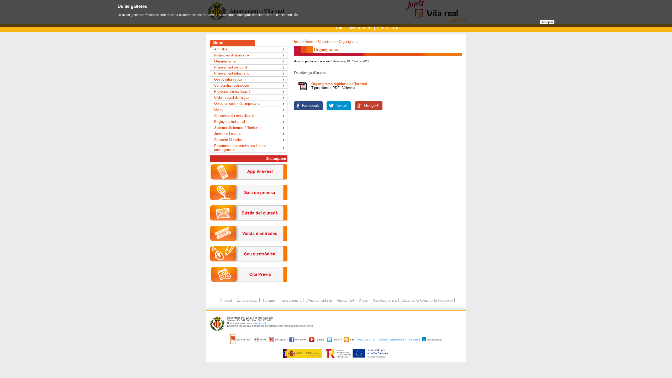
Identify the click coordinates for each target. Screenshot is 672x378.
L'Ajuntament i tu (319, 300)
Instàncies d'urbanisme (231, 55)
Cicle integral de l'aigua (231, 97)
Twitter (341, 105)
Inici (340, 27)
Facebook (310, 105)
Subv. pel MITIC (367, 339)
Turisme (268, 300)
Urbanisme (326, 42)
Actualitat (221, 49)
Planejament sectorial (230, 67)
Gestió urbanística (228, 79)
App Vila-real (242, 339)
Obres (218, 110)
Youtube (319, 339)
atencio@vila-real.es (258, 323)
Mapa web (361, 27)
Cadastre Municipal (228, 140)
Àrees (309, 42)
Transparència (290, 300)
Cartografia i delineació (231, 85)
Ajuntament (345, 300)
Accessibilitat (434, 339)
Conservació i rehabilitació (234, 116)
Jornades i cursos (227, 134)
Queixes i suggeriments (392, 339)
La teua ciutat (247, 300)
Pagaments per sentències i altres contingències (240, 148)
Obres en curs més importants (237, 104)
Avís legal (413, 339)
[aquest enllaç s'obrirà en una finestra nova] (248, 265)
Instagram (280, 339)
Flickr (263, 339)
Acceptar (547, 22)
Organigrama (224, 61)
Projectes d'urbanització (232, 91)
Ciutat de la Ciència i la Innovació (427, 300)
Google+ (371, 105)
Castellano (388, 27)
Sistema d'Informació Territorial (237, 128)
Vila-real (225, 300)
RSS (352, 339)
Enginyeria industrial (229, 122)
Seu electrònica (385, 300)
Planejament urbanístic (231, 73)
